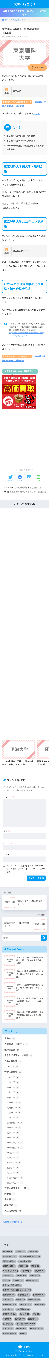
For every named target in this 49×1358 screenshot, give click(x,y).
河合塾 (7, 1319)
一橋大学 (12, 1077)
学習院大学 (34, 1300)
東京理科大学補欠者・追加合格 (21, 135)
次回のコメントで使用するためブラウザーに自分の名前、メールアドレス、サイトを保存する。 (26, 869)
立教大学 (12, 1168)
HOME (26, 1347)
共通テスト (32, 1280)
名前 (6, 831)
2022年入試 (9, 1261)
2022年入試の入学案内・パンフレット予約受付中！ (24, 13)
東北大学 (12, 1153)
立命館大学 (13, 1162)
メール (8, 843)
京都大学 (12, 1097)
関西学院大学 (14, 1178)
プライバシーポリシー (24, 1351)
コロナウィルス (10, 1271)
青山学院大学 (15, 1183)
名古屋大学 (13, 1112)
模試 (36, 1314)
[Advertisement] (24, 440)
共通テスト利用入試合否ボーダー (17, 1290)
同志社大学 (13, 1107)
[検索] (44, 938)
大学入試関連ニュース (17, 1188)
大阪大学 (12, 1117)
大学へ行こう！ (25, 4)
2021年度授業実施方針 (29, 1256)
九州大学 (12, 1092)
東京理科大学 (36, 487)
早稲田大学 (13, 1127)
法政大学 (12, 1157)
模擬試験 (10, 1205)
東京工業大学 (14, 1142)
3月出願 (33, 1251)
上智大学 (12, 1082)
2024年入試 (9, 1266)
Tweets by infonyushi (12, 1222)
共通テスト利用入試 (12, 1285)
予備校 (9, 1038)
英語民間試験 (12, 1211)
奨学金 (9, 1193)
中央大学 (12, 1087)
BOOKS (12, 1067)
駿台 (23, 1333)
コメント (9, 797)
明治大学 (12, 1132)
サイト (6, 854)
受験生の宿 (11, 1050)
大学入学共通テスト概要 (18, 1055)
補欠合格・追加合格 (36, 492)
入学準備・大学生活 (15, 1044)
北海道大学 (13, 1102)
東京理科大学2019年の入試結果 (21, 140)
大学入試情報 (21, 487)
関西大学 (12, 1172)
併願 (6, 1280)
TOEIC (35, 1266)
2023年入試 (25, 1261)
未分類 (9, 1199)
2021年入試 (9, 1256)
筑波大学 (8, 1324)
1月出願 (7, 1251)
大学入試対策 (12, 1061)
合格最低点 (24, 1295)
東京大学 (12, 1137)
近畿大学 (8, 1328)
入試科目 (18, 1280)
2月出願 (20, 1251)
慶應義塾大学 (14, 1122)
